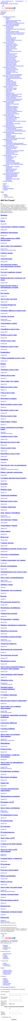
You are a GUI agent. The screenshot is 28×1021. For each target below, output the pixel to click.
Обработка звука (10, 124)
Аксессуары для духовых (12, 56)
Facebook (5, 946)
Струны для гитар (10, 41)
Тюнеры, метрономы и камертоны (14, 111)
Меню (2, 192)
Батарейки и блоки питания (12, 113)
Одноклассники (7, 947)
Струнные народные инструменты (14, 78)
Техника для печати (7, 181)
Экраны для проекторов (11, 175)
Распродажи (6, 964)
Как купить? (6, 186)
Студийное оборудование (9, 126)
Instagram (5, 949)
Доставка (5, 956)
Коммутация (6, 165)
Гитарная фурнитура (10, 38)
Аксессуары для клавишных (12, 24)
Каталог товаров (7, 983)
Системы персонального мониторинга (15, 150)
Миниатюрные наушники (12, 151)
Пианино (8, 18)
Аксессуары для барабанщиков (13, 100)
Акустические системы (11, 118)
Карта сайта (6, 958)
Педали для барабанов (11, 97)
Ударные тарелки (10, 92)
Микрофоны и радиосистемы (10, 139)
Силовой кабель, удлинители (13, 166)
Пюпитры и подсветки (11, 112)
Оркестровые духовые (11, 64)
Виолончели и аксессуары (12, 69)
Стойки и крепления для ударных (14, 96)
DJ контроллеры (10, 157)
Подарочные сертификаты (12, 107)
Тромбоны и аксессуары (11, 53)
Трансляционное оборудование (13, 123)
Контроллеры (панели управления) (14, 129)
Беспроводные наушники (12, 146)
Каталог (5, 183)
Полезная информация (8, 188)
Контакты (5, 189)
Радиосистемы (9, 142)
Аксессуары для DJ (10, 161)
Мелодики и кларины (11, 59)
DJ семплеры (9, 159)
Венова (7, 52)
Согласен (13, 1003)
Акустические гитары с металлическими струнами (11, 265)
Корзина (3, 13)
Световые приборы (10, 137)
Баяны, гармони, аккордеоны (12, 76)
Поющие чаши (9, 80)
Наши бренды (6, 984)
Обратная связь (6, 973)
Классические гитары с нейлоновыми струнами (9, 286)
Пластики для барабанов (11, 95)
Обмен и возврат (7, 972)
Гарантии (5, 957)
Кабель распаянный (10, 170)
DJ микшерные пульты (11, 156)
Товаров (4, 218)
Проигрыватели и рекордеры (12, 117)
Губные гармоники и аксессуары (13, 51)
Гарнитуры (8, 149)
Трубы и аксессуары (10, 47)
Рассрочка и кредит (7, 971)
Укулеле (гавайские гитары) (12, 31)
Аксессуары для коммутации (12, 172)
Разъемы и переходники (11, 169)
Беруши (8, 105)
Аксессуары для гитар (11, 37)
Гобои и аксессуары (10, 54)
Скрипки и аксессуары (11, 68)
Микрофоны (9, 140)
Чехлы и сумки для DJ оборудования (14, 164)
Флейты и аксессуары (11, 46)
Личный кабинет (4, 3)
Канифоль (8, 73)
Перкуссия (8, 91)
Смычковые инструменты (9, 67)
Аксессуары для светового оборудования (15, 138)
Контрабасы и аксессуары (12, 72)
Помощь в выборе (7, 970)
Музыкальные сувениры (11, 110)
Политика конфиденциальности (8, 987)
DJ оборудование (7, 155)
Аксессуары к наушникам (12, 154)
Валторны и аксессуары (11, 62)
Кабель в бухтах (9, 171)
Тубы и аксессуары (10, 58)
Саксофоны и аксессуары (12, 45)
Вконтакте (5, 945)
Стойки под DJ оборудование (13, 162)
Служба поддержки (13, 3)
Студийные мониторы (11, 128)
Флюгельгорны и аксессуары (12, 61)
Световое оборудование (8, 132)
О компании (6, 981)
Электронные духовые (11, 43)
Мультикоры (9, 167)
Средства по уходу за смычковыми (14, 74)
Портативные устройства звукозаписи (15, 143)
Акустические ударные (11, 88)
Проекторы (8, 180)
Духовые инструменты (8, 42)
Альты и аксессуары (10, 70)
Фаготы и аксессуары (11, 63)
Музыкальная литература (12, 106)
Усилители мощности (11, 116)
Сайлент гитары (10, 26)
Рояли (7, 19)
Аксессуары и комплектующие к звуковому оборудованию (13, 667)
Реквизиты (5, 982)
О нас (4, 184)
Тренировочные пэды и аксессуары (14, 99)
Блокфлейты (9, 49)
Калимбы (8, 79)
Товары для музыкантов (8, 101)
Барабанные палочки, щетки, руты (14, 94)
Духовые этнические (11, 84)
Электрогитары (9, 27)
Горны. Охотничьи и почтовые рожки (15, 65)
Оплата (5, 954)
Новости (5, 187)
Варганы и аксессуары (11, 83)
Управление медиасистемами (13, 178)
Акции (4, 963)
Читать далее (4, 933)
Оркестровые (9, 90)
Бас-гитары (8, 36)
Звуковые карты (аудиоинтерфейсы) (14, 127)
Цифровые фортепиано (11, 21)
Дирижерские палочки (11, 108)
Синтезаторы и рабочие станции (13, 20)
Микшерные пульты (10, 119)
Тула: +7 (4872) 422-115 (7, 1)
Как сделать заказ (7, 953)
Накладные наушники (11, 148)
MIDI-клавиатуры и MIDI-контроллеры (15, 22)
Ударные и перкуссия (8, 86)
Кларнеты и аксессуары (11, 48)
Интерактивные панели (11, 176)
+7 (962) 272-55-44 (13, 940)
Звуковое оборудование (8, 115)
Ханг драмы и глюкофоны (12, 85)
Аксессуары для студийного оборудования (16, 130)
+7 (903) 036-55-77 (19, 1)
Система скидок (7, 965)
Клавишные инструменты (9, 16)
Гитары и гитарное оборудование (11, 25)
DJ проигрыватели (10, 160)
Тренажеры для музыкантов (12, 103)
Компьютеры (9, 177)
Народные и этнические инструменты (12, 75)
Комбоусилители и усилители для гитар (15, 32)
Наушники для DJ (10, 153)
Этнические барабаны (11, 81)
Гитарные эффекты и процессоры (14, 40)
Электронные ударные (11, 89)
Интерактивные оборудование (10, 173)
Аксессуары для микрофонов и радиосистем (16, 144)
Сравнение (3, 12)
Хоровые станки (10, 102)
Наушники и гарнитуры (8, 145)
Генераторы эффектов (11, 135)
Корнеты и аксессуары (11, 57)
